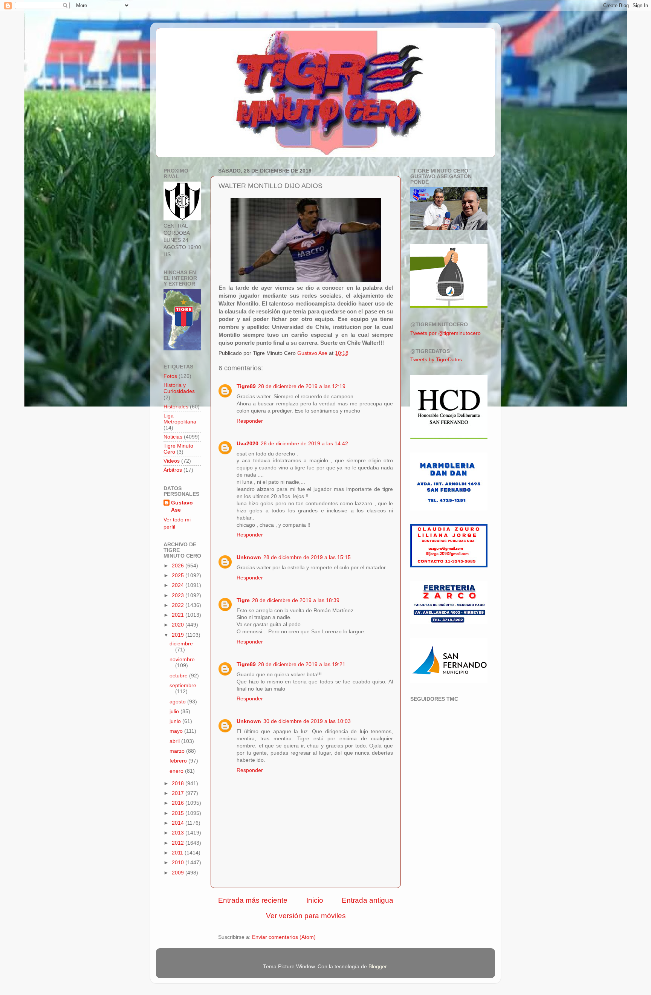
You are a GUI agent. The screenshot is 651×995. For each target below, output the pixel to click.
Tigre (243, 600)
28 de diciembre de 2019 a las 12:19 (301, 386)
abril (175, 741)
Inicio (314, 900)
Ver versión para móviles (306, 916)
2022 (178, 605)
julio (175, 711)
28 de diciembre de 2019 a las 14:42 (304, 443)
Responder (250, 421)
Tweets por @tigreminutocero (445, 333)
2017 (178, 793)
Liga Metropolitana (180, 419)
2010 (178, 862)
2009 (178, 873)
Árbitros (173, 470)
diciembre (181, 644)
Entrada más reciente (252, 900)
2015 (178, 813)
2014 (178, 823)
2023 (178, 595)
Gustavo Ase (182, 506)
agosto (178, 702)
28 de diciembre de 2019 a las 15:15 (307, 557)
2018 (178, 783)
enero (177, 771)
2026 (178, 566)
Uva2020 (247, 443)
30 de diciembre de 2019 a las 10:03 (307, 721)
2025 (178, 575)
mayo (177, 731)
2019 (178, 635)
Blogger (377, 966)
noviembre (182, 659)
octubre (179, 676)
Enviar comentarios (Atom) (284, 937)
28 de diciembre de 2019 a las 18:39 (295, 600)
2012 (178, 843)
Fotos (170, 376)
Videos (172, 461)
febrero (179, 761)
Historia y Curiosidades (179, 388)
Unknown (249, 557)
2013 (178, 833)
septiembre (183, 685)
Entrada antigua (367, 900)
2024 (178, 585)
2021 (178, 615)
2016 (178, 803)
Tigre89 (246, 386)
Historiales (176, 407)
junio (176, 721)
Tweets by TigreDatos (436, 359)
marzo (178, 751)
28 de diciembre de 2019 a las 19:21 (301, 664)
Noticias (173, 437)
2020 (178, 625)
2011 (178, 853)
